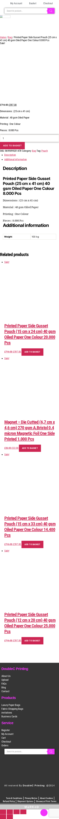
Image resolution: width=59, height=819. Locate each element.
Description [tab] (10, 154)
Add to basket (12, 145)
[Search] (51, 11)
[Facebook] (17, 793)
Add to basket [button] (32, 352)
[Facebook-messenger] (44, 812)
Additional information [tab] (15, 159)
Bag (10, 37)
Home (3, 37)
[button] (29, 29)
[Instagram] (25, 793)
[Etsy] (41, 793)
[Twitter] (33, 793)
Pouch (44, 150)
